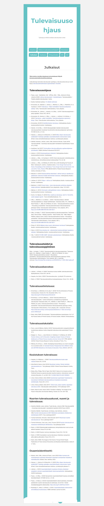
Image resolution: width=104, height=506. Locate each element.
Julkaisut (33, 55)
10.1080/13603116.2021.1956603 (60, 375)
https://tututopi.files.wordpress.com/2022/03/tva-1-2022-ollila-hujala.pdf (54, 260)
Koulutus (64, 50)
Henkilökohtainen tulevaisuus (50, 123)
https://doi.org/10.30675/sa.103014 (59, 484)
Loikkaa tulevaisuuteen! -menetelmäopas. (51, 97)
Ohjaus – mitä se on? (47, 180)
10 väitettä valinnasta (51, 102)
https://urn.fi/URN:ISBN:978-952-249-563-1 (43, 209)
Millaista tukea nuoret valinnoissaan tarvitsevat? (53, 225)
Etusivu (33, 50)
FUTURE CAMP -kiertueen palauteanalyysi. (50, 235)
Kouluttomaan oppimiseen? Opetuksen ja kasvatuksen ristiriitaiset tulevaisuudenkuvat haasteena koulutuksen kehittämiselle (51, 380)
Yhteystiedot (53, 55)
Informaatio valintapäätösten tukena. (51, 190)
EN (62, 55)
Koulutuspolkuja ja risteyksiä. (48, 153)
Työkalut (43, 55)
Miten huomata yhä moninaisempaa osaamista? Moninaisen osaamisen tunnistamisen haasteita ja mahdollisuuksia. (51, 457)
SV (67, 55)
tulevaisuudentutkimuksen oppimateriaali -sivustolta (47, 83)
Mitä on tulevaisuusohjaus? (48, 50)
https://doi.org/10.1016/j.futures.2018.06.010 (43, 295)
